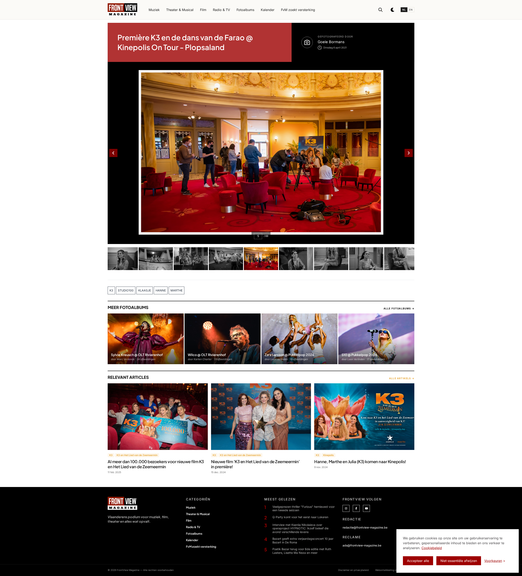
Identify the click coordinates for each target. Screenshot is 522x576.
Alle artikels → (401, 378)
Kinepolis (328, 455)
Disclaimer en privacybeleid (353, 570)
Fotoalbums (194, 533)
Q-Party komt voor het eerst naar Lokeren (300, 517)
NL (404, 9)
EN (411, 9)
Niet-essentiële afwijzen (458, 561)
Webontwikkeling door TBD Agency (394, 570)
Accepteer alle (418, 561)
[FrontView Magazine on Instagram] (346, 508)
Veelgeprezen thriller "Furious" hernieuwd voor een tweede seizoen (303, 508)
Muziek (191, 507)
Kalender (192, 540)
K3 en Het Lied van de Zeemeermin (137, 455)
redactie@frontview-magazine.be (365, 527)
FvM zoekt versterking (201, 546)
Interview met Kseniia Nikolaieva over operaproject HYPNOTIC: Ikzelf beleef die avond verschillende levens (300, 528)
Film (188, 520)
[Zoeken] (380, 9)
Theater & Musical (198, 514)
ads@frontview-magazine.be (362, 545)
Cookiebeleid (431, 548)
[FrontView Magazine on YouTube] (366, 508)
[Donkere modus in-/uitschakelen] (392, 9)
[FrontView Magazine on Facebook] (356, 508)
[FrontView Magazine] (122, 503)
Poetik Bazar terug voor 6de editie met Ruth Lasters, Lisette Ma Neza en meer (301, 550)
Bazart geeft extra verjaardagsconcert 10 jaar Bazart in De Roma (302, 540)
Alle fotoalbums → (399, 308)
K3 (111, 455)
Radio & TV (193, 527)
